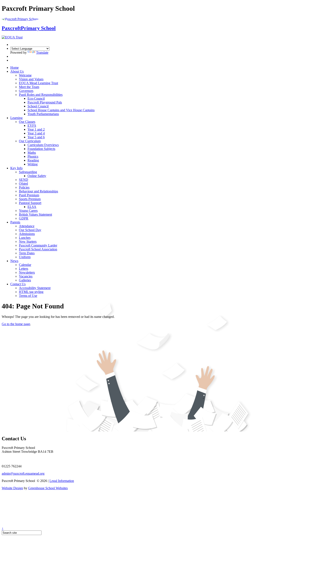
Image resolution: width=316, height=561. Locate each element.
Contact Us (18, 284)
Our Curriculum (30, 141)
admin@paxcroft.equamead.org (23, 473)
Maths (32, 152)
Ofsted (23, 183)
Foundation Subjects (41, 149)
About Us (17, 71)
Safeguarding (28, 172)
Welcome (25, 75)
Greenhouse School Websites (48, 488)
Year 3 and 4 (36, 133)
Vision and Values (31, 79)
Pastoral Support (30, 203)
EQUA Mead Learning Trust (38, 83)
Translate (42, 52)
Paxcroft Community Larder (38, 245)
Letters (23, 268)
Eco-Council (36, 98)
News (14, 261)
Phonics (33, 156)
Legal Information (61, 481)
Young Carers (28, 210)
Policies (24, 187)
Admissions (27, 234)
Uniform (25, 257)
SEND (23, 179)
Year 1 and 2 (36, 129)
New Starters (28, 241)
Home (14, 67)
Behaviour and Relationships (38, 191)
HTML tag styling (31, 292)
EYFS (32, 125)
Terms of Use (28, 295)
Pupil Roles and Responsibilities (41, 94)
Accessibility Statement (35, 288)
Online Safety (37, 176)
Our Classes (27, 121)
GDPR (23, 218)
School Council (38, 106)
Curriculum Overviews (43, 145)
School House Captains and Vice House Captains (61, 110)
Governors (26, 91)
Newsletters (27, 272)
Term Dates (27, 253)
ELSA (32, 207)
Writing (33, 164)
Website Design (12, 488)
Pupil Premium (29, 195)
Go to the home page (16, 324)
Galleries (25, 280)
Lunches (25, 237)
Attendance (26, 226)
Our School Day (30, 230)
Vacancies (25, 276)
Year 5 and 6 (36, 137)
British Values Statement (35, 214)
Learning (16, 118)
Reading (33, 160)
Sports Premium (30, 199)
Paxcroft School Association (38, 249)
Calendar (25, 265)
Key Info (16, 168)
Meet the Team (29, 87)
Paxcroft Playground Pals (45, 102)
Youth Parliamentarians (43, 114)
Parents (15, 222)
